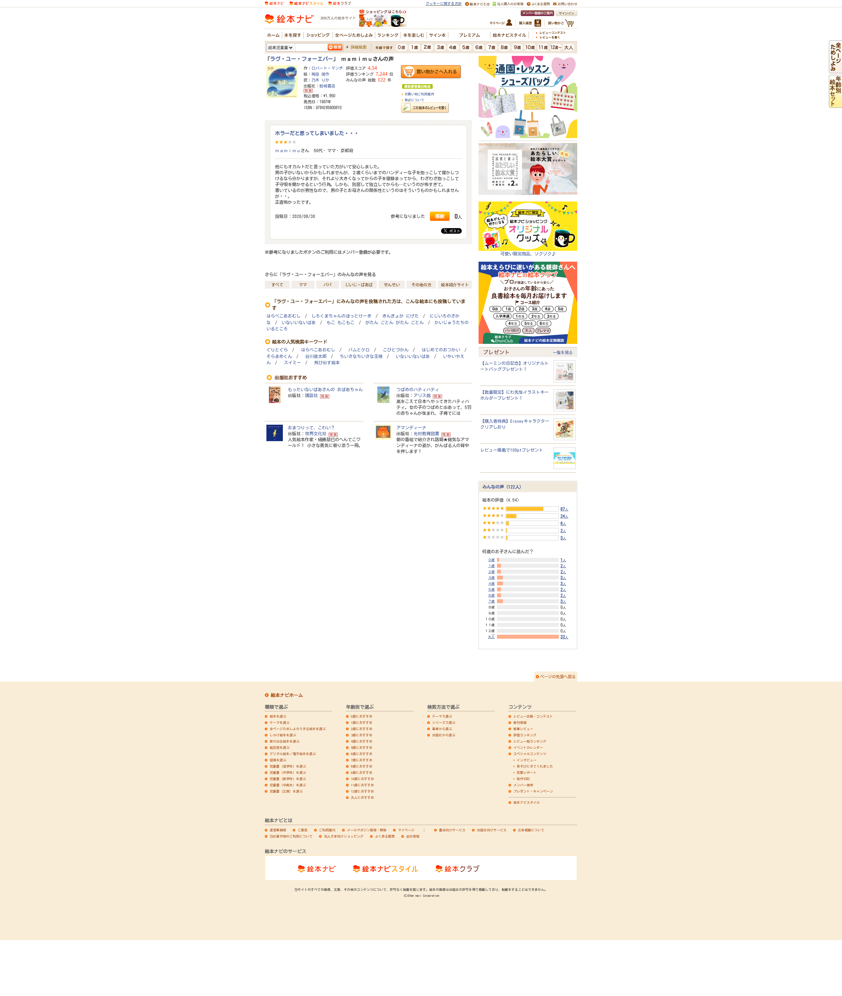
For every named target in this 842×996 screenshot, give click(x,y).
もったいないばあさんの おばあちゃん (325, 389)
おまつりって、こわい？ (311, 427)
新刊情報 (520, 722)
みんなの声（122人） (503, 487)
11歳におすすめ (362, 785)
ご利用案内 (327, 830)
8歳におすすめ (361, 766)
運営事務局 (278, 830)
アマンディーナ (411, 427)
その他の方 (421, 285)
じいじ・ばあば (359, 285)
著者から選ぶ (442, 728)
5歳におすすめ (361, 747)
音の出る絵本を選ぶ (284, 741)
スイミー (292, 363)
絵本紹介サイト (455, 285)
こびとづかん (396, 350)
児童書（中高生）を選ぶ (288, 785)
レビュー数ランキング (529, 741)
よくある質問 (385, 836)
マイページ (406, 830)
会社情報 (412, 836)
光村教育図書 (426, 433)
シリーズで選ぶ (443, 722)
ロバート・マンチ (327, 68)
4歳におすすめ (361, 741)
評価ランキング (524, 735)
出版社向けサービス (492, 830)
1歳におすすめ (361, 722)
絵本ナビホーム (287, 695)
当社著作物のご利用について (291, 836)
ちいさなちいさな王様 (361, 356)
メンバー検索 (523, 785)
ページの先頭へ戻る (558, 676)
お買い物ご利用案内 (419, 94)
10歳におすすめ (362, 778)
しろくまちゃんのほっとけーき (341, 316)
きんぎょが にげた (400, 316)
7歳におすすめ (361, 760)
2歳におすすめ (361, 728)
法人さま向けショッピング (343, 836)
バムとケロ (359, 350)
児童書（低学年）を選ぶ (288, 766)
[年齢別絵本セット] (835, 105)
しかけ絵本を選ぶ (283, 735)
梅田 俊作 (320, 74)
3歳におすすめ (361, 735)
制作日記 (523, 778)
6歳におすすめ (361, 753)
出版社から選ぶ (443, 735)
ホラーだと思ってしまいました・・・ (317, 133)
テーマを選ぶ (279, 722)
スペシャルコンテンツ (529, 753)
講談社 (311, 395)
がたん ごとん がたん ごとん (394, 322)
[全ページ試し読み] (835, 70)
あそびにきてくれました (535, 766)
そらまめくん (279, 356)
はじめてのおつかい (441, 350)
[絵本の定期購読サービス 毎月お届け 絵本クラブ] (339, 3)
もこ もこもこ (341, 322)
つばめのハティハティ (417, 389)
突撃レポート (526, 772)
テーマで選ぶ (442, 716)
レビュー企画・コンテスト (533, 716)
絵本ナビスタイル (526, 802)
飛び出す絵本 (327, 363)
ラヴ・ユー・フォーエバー (301, 58)
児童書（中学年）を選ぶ (288, 772)
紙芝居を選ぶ (279, 747)
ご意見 (303, 830)
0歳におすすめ (361, 716)
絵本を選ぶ (278, 716)
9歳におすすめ (361, 772)
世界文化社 (315, 433)
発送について (414, 100)
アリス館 (422, 395)
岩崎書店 (327, 86)
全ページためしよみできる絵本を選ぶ (298, 728)
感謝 (439, 216)
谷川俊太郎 (316, 356)
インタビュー (526, 760)
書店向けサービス (452, 830)
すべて (277, 285)
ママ (303, 285)
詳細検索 (358, 47)
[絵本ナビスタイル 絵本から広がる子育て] (306, 3)
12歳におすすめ (362, 791)
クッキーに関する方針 (444, 3)
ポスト (453, 231)
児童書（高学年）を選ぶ (288, 778)
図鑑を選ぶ (278, 760)
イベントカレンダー (528, 747)
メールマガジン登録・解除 (366, 830)
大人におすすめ (362, 797)
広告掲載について (531, 830)
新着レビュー (523, 728)
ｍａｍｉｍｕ (288, 150)
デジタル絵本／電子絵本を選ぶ (293, 753)
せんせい (392, 285)
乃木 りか (320, 80)
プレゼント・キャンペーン (533, 791)
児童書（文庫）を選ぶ (286, 791)
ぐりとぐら (277, 350)
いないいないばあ (299, 322)
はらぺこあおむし (283, 316)
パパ (328, 285)
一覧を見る (563, 352)
